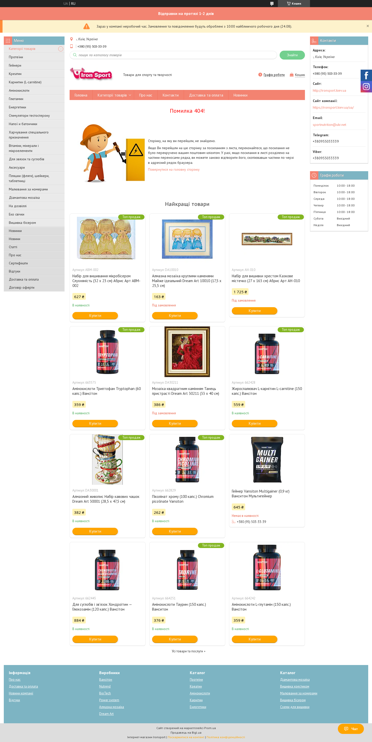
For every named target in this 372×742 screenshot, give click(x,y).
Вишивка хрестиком (294, 686)
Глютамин (16, 98)
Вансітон (105, 679)
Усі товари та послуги (187, 651)
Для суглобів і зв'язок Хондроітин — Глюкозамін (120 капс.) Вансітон (102, 607)
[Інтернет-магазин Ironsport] (94, 75)
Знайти (292, 55)
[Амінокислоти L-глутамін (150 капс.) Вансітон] (267, 567)
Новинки (15, 230)
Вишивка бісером (22, 222)
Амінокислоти (19, 90)
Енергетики (17, 107)
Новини (14, 239)
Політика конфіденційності (225, 737)
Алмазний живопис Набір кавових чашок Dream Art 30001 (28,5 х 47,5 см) (105, 499)
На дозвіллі (18, 206)
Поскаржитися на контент (186, 737)
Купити (95, 315)
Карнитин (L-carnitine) (25, 82)
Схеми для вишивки (294, 707)
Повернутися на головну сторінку (174, 169)
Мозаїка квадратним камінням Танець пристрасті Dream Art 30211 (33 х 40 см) (185, 391)
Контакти (171, 95)
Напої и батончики (23, 124)
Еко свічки (16, 214)
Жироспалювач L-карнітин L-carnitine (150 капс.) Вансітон (267, 391)
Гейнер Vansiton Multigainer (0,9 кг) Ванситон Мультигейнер (261, 493)
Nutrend (105, 686)
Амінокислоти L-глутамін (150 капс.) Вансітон (261, 607)
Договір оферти (21, 287)
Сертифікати (18, 263)
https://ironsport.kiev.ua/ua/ (333, 107)
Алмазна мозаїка (111, 707)
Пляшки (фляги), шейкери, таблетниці (29, 178)
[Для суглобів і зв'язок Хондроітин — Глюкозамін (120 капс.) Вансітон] (107, 567)
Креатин (15, 73)
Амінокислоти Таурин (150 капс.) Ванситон (179, 607)
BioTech (105, 693)
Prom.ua (210, 728)
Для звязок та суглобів (26, 159)
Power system (109, 700)
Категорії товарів (22, 48)
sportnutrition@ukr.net (329, 124)
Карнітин (196, 700)
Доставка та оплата (24, 279)
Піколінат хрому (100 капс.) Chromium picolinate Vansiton (183, 499)
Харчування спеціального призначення (29, 135)
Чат (355, 729)
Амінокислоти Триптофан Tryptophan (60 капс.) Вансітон (106, 391)
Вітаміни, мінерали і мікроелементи (24, 148)
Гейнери (15, 65)
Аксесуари (17, 167)
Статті (13, 247)
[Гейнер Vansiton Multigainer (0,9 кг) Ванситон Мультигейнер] (267, 459)
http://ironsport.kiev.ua (329, 90)
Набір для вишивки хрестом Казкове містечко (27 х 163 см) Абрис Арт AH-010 (266, 278)
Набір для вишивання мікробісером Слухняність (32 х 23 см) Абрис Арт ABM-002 (106, 281)
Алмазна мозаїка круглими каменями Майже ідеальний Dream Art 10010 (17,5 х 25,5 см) (186, 281)
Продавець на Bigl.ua (186, 732)
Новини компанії (21, 693)
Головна (81, 95)
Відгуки (14, 271)
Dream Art (106, 714)
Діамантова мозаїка (24, 197)
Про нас (15, 255)
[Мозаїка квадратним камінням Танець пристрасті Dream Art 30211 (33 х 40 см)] (187, 351)
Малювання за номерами (28, 189)
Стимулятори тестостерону (29, 115)
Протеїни (16, 57)
